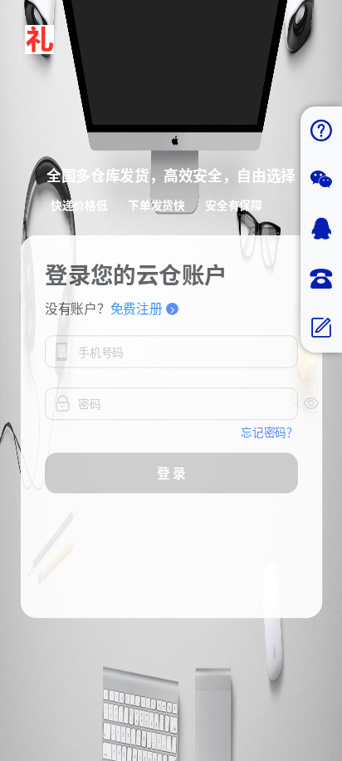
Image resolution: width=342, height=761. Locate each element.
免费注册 (136, 308)
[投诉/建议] (321, 328)
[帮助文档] (321, 131)
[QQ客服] (321, 229)
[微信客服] (321, 180)
